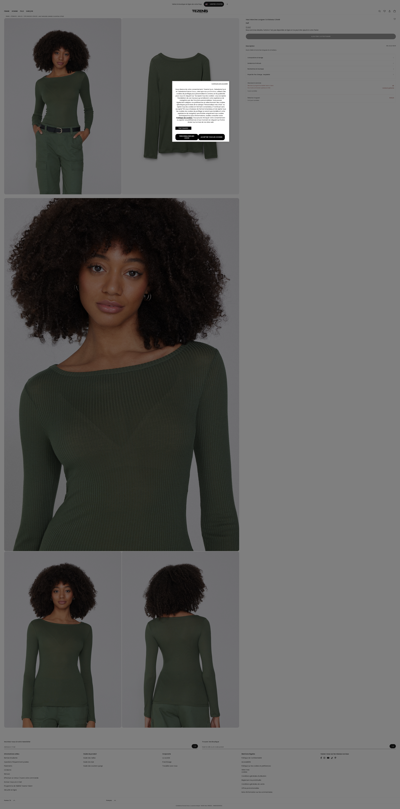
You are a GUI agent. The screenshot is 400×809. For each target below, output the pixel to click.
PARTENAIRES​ (183, 128)
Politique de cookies (184, 118)
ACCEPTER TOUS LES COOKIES (211, 137)
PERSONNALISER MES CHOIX (186, 137)
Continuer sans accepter (220, 84)
